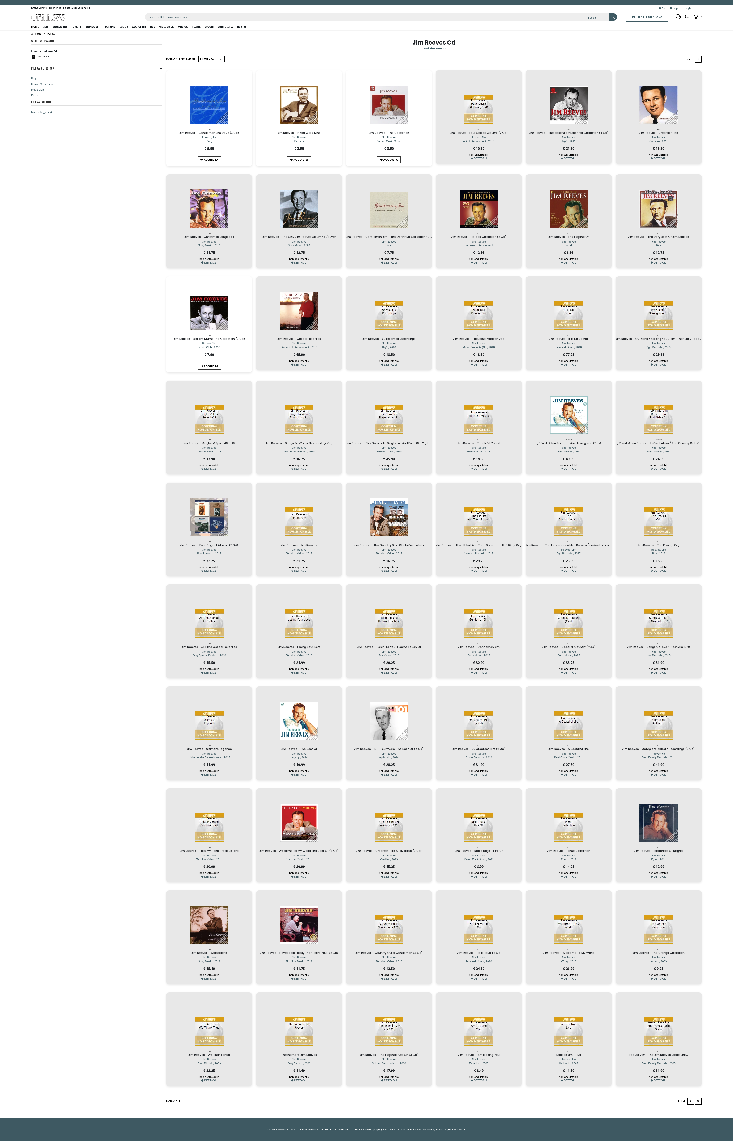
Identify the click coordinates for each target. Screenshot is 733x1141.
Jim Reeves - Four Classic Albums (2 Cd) (479, 133)
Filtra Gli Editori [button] (43, 68)
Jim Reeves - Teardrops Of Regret (658, 851)
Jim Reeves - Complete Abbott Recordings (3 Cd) (658, 749)
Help (675, 8)
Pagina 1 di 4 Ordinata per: (181, 59)
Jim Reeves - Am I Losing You (479, 1055)
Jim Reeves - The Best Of (299, 749)
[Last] (698, 1101)
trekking (109, 27)
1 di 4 (690, 60)
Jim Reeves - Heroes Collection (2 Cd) (478, 237)
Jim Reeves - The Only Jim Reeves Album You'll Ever (299, 237)
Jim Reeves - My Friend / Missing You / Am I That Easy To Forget (661, 339)
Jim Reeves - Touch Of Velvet (479, 443)
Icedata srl (441, 1129)
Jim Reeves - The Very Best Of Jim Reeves (658, 237)
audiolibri (139, 27)
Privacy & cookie (457, 1129)
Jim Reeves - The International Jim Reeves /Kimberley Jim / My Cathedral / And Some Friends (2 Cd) (597, 545)
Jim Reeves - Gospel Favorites (299, 339)
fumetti (76, 27)
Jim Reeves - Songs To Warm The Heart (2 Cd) (299, 443)
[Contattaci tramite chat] (678, 17)
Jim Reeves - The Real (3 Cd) (659, 545)
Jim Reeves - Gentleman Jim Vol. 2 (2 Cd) (209, 133)
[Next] (698, 59)
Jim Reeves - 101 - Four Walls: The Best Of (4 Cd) (389, 749)
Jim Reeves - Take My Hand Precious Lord (209, 851)
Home (35, 27)
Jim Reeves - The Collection (389, 133)
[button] (697, 16)
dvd (152, 27)
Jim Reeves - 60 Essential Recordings (389, 339)
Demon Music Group (42, 84)
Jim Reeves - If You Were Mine (299, 133)
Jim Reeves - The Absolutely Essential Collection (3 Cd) (569, 133)
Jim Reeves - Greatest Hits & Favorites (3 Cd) (389, 851)
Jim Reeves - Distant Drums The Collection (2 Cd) (209, 339)
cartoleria (225, 27)
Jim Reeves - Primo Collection (568, 851)
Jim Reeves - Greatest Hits (658, 133)
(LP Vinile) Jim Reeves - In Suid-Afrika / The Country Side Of (658, 443)
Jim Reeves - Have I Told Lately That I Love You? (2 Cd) (299, 953)
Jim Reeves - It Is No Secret (568, 339)
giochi (209, 27)
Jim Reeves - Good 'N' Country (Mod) (569, 647)
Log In (688, 8)
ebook (123, 27)
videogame (166, 27)
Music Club (37, 89)
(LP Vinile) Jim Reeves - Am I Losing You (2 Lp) (568, 443)
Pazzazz (36, 95)
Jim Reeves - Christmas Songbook (209, 237)
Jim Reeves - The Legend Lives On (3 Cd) (389, 1055)
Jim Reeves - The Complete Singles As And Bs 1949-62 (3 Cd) (390, 443)
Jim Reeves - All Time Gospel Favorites (209, 647)
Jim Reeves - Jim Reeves (299, 545)
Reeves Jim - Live (568, 1055)
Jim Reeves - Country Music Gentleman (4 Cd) (389, 953)
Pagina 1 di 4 (173, 1101)
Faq (663, 8)
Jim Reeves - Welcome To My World (568, 953)
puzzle (196, 27)
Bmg (33, 78)
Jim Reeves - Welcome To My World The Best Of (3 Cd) (299, 851)
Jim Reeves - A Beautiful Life (568, 749)
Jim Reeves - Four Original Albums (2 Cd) (209, 545)
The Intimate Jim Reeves (299, 1055)
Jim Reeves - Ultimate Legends (209, 749)
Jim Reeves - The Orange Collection (659, 953)
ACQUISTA (211, 160)
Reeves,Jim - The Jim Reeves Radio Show (658, 1055)
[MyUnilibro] (686, 17)
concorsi (92, 27)
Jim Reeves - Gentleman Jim (479, 647)
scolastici (59, 27)
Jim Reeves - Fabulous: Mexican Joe (479, 339)
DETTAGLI (480, 158)
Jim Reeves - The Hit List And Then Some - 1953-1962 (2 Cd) (478, 545)
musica (183, 27)
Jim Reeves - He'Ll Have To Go (478, 953)
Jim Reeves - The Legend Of (568, 237)
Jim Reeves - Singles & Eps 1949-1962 (209, 443)
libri (45, 27)
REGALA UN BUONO (649, 17)
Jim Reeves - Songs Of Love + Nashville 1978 (658, 647)
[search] (613, 17)
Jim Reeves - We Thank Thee (209, 1055)
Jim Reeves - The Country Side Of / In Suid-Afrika (389, 545)
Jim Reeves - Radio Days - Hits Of (479, 851)
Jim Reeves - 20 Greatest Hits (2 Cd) (478, 749)
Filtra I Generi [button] (41, 102)
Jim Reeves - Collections (209, 953)
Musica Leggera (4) (41, 112)
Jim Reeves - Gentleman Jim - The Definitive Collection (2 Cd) (391, 237)
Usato (241, 27)
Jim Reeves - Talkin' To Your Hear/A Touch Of (389, 647)
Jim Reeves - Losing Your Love (299, 647)
